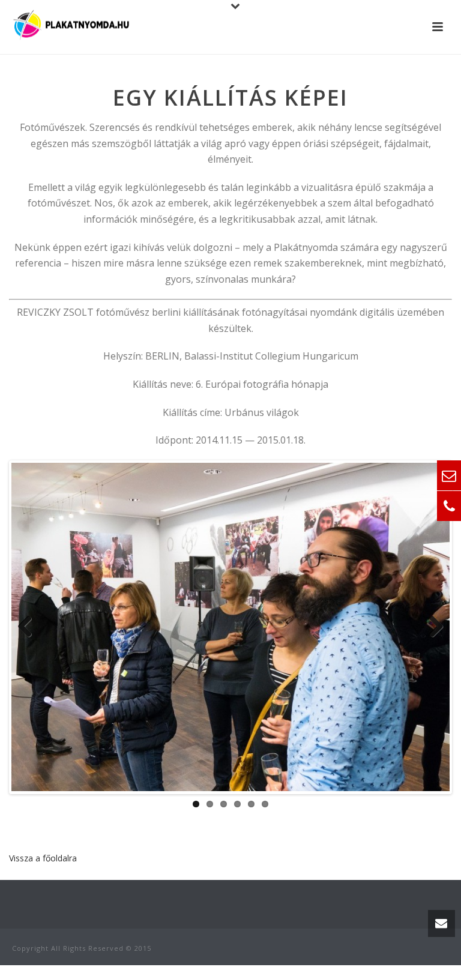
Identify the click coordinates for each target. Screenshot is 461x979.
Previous (29, 627)
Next (432, 627)
